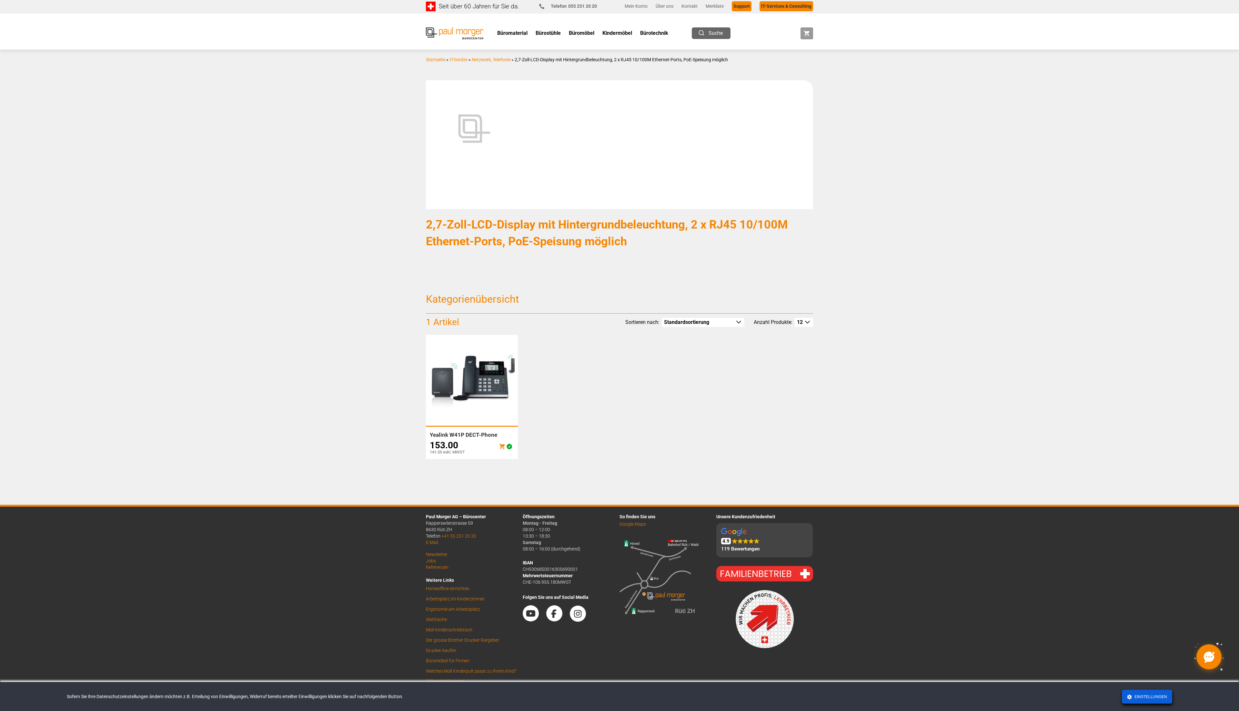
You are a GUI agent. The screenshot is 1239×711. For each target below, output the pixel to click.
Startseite (435, 59)
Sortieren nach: (642, 322)
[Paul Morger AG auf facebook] (557, 619)
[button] (764, 540)
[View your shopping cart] (807, 33)
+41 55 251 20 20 (458, 536)
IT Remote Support (444, 681)
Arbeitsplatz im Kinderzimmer (455, 598)
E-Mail (432, 542)
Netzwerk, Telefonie (491, 59)
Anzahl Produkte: (773, 322)
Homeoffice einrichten (447, 588)
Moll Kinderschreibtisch (449, 629)
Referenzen (437, 567)
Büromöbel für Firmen (447, 660)
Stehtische (436, 619)
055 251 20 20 (574, 6)
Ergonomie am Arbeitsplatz (453, 609)
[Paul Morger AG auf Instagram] (581, 619)
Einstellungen (1150, 697)
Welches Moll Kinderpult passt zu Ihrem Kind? (471, 671)
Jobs (431, 560)
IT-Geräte (458, 59)
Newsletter (437, 554)
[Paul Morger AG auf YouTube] (534, 619)
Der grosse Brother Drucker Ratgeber (462, 640)
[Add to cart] (502, 446)
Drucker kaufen (441, 650)
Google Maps (633, 524)
